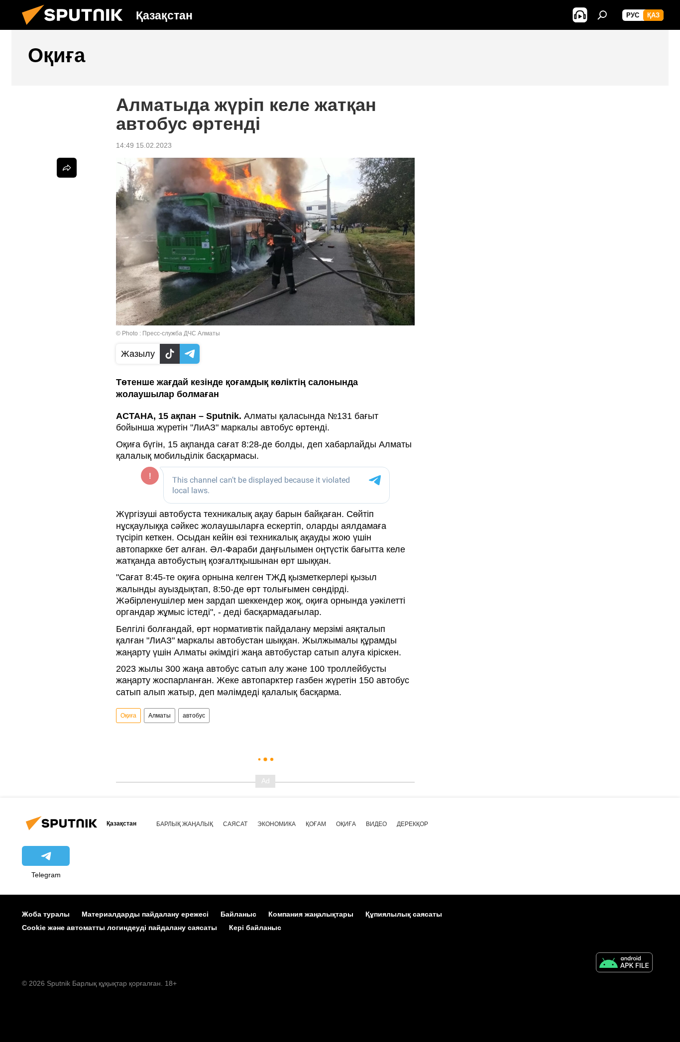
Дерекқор (412, 824)
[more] (67, 168)
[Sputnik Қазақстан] (76, 27)
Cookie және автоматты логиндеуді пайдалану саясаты (119, 928)
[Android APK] (624, 963)
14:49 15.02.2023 (144, 145)
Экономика (276, 824)
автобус (194, 715)
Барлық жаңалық (184, 824)
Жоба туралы (46, 914)
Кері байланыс (255, 928)
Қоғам (316, 824)
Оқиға (128, 715)
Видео (376, 824)
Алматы (159, 715)
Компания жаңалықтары (310, 914)
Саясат (235, 824)
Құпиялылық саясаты (403, 914)
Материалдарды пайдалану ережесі (145, 914)
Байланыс (238, 914)
